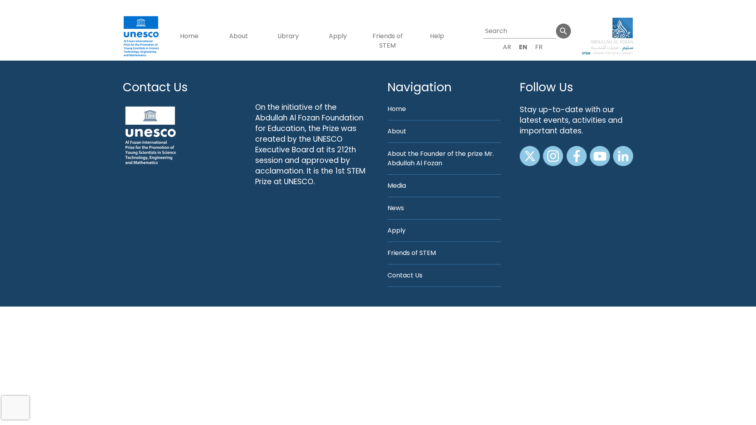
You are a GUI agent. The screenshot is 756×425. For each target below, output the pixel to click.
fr (539, 47)
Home (189, 36)
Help (437, 36)
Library (288, 36)
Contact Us (155, 87)
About (238, 36)
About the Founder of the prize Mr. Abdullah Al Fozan (440, 158)
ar (507, 47)
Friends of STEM (387, 40)
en (523, 47)
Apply (338, 36)
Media (396, 185)
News (395, 208)
